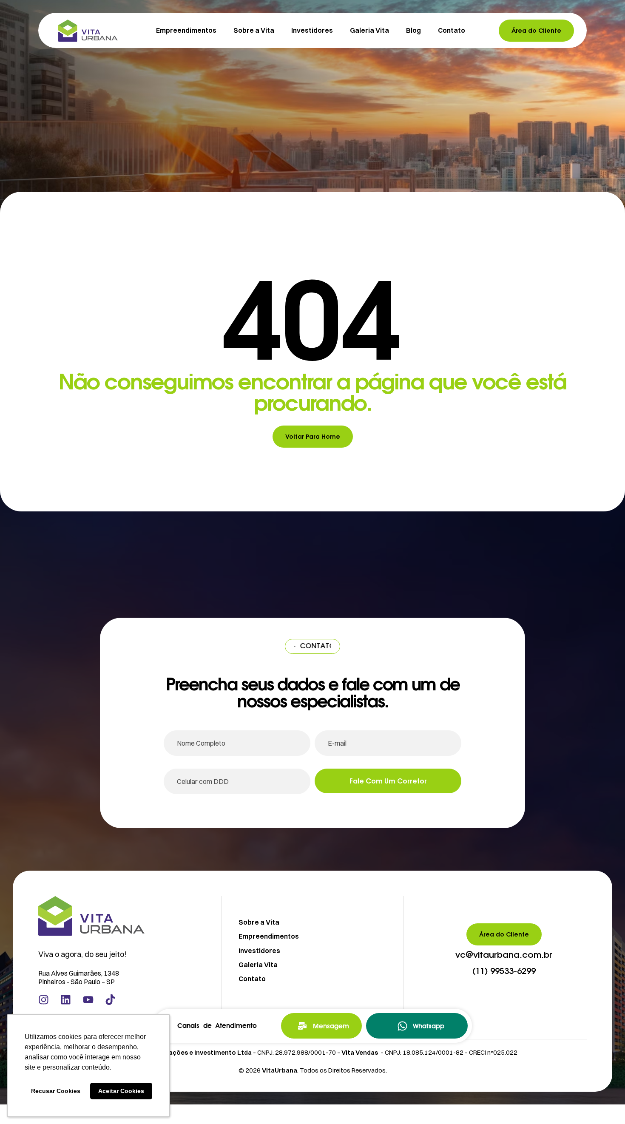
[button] (503, 955)
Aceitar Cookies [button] (121, 1090)
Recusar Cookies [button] (55, 1090)
